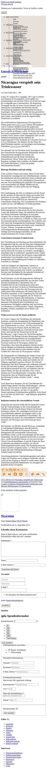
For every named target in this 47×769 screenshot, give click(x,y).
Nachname (7, 667)
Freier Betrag (11, 638)
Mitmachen (10, 764)
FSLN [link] (4, 142)
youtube (9, 735)
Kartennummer (9, 684)
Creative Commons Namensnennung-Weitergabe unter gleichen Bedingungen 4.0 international (22, 485)
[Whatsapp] (26, 474)
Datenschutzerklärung (14, 600)
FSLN (19, 521)
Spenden (9, 762)
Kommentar (6, 541)
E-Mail (4, 587)
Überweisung (16, 652)
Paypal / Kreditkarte (18, 650)
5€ (7, 626)
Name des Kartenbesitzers (13, 693)
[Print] (22, 470)
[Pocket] (14, 470)
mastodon (9, 724)
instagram (9, 730)
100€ (8, 636)
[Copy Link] (26, 470)
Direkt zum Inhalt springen (11, 2)
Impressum (10, 759)
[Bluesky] (7, 470)
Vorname (7, 663)
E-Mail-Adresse (7, 565)
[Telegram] (32, 474)
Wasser (24, 521)
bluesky (9, 728)
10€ (8, 628)
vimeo (8, 733)
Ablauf (6, 700)
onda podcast (11, 739)
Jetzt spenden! (7, 643)
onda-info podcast (12, 741)
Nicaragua (7, 515)
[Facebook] (11, 470)
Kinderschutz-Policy (13, 757)
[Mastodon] (3, 470)
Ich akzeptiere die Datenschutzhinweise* (21, 595)
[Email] (18, 470)
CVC (5, 689)
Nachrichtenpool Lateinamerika (16, 482)
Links (8, 766)
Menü (4, 12)
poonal (3, 76)
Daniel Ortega (11, 521)
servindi (23, 97)
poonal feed (10, 737)
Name (3, 560)
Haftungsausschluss (13, 755)
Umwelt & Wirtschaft (14, 71)
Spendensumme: (7, 621)
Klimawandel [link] (20, 125)
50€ (8, 633)
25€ (8, 631)
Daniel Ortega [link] (15, 146)
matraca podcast (12, 743)
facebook (9, 726)
